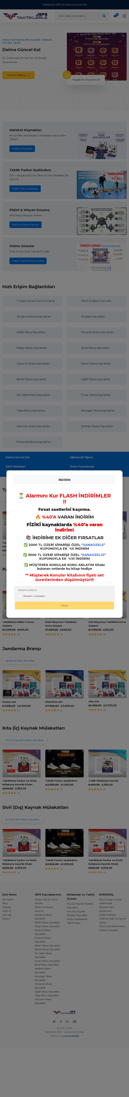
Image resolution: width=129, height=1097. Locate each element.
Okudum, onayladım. (34, 596)
